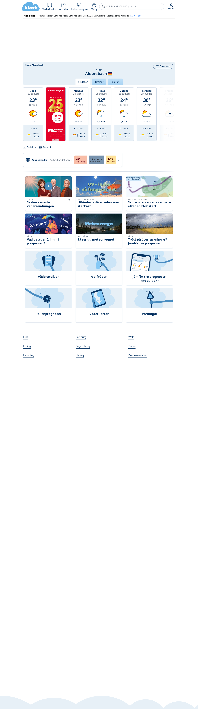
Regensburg (83, 346)
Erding (27, 346)
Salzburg (81, 337)
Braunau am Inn (137, 355)
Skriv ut (46, 147)
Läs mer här (135, 15)
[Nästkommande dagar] (170, 114)
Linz (25, 337)
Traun (132, 346)
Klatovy (80, 355)
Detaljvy (31, 147)
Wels (131, 337)
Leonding (28, 355)
